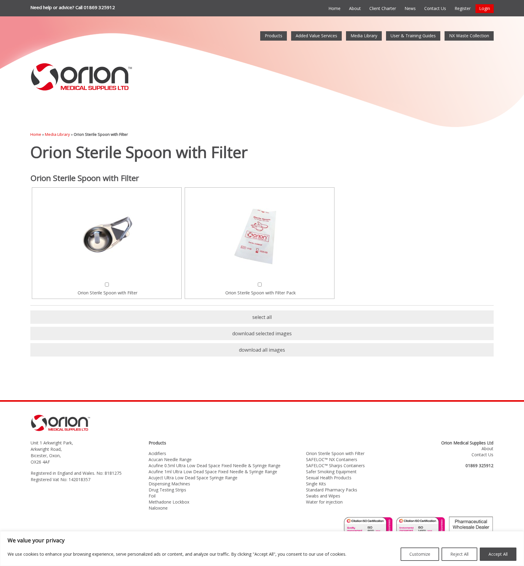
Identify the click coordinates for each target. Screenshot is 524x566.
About (355, 8)
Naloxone (158, 508)
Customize (419, 554)
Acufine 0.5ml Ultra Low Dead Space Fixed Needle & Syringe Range (214, 465)
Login (484, 8)
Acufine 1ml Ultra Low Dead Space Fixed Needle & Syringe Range (213, 471)
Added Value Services (316, 36)
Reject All (459, 554)
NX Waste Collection (469, 36)
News (410, 8)
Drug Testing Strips (167, 490)
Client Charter (382, 8)
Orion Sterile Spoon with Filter (335, 453)
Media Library (364, 36)
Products (273, 36)
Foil (152, 496)
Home (334, 8)
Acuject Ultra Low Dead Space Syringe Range (193, 478)
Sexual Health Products (328, 478)
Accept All (498, 554)
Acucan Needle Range (170, 459)
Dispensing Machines (169, 484)
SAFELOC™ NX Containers (331, 459)
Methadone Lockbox (169, 502)
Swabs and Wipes (323, 496)
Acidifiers (157, 453)
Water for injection (324, 502)
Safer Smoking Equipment (331, 471)
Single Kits (316, 484)
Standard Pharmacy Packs (331, 490)
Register (463, 8)
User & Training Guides (413, 36)
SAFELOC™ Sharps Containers (335, 465)
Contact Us (435, 8)
